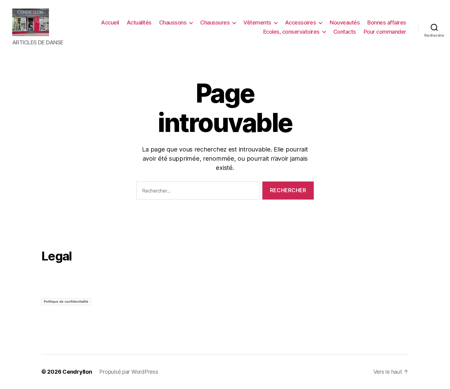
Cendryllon (77, 371)
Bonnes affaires (386, 22)
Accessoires (300, 22)
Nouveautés (345, 22)
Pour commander (385, 31)
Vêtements (257, 22)
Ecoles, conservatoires (291, 31)
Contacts (344, 31)
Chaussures (215, 22)
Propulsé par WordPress (128, 371)
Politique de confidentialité (66, 301)
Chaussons (173, 22)
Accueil (110, 22)
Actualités (139, 22)
